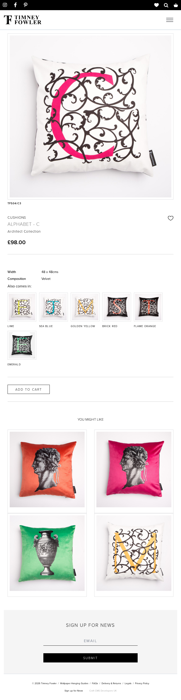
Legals (128, 683)
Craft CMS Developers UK (103, 690)
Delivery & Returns (111, 683)
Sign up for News (74, 690)
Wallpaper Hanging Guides (74, 683)
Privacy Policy (142, 683)
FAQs (95, 683)
